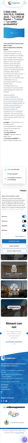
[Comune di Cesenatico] (14, 423)
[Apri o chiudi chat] (24, 439)
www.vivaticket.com (15, 105)
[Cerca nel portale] (25, 3)
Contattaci (4, 387)
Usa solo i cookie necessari (14, 251)
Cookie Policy (15, 381)
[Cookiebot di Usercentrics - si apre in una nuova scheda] (20, 191)
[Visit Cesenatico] (8, 358)
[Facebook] (1, 401)
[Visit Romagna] (14, 414)
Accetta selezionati (14, 246)
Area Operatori (5, 389)
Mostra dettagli (19, 236)
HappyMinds (20, 432)
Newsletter (4, 384)
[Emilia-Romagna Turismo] (14, 408)
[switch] (24, 221)
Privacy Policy (5, 381)
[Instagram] (3, 401)
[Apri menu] (3, 3)
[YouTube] (6, 401)
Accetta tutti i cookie (14, 241)
